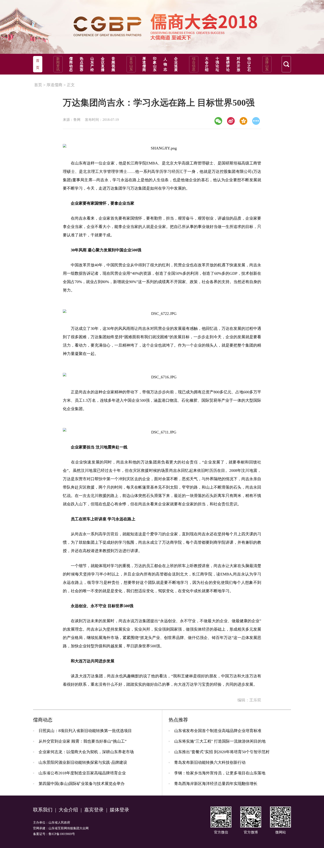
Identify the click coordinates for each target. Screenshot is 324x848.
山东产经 (92, 64)
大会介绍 (207, 64)
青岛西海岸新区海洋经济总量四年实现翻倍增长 (215, 783)
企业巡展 (176, 64)
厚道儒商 (144, 64)
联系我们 (42, 810)
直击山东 (131, 64)
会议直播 (102, 64)
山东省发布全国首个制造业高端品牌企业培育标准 (217, 730)
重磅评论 (228, 64)
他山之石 (249, 64)
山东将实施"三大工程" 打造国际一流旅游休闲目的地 (220, 741)
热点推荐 (81, 64)
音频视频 (113, 64)
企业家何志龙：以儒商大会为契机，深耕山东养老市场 (86, 752)
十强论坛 (217, 64)
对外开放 (238, 64)
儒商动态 (71, 64)
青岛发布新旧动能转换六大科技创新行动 (210, 762)
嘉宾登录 (94, 810)
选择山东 (267, 64)
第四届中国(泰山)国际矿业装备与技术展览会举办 (82, 783)
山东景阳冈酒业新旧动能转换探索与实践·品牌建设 (83, 762)
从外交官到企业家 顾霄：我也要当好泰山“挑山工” (83, 741)
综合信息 (194, 64)
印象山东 (154, 64)
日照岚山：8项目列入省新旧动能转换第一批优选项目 (85, 730)
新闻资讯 (58, 64)
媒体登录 (119, 810)
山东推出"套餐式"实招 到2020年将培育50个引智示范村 (222, 752)
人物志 (165, 64)
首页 (38, 85)
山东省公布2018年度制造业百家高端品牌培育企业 (82, 773)
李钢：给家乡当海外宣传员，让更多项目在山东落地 (219, 773)
